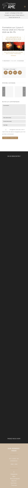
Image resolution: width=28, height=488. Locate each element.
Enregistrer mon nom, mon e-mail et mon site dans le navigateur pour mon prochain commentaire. (13, 132)
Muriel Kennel (7, 60)
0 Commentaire (20, 60)
